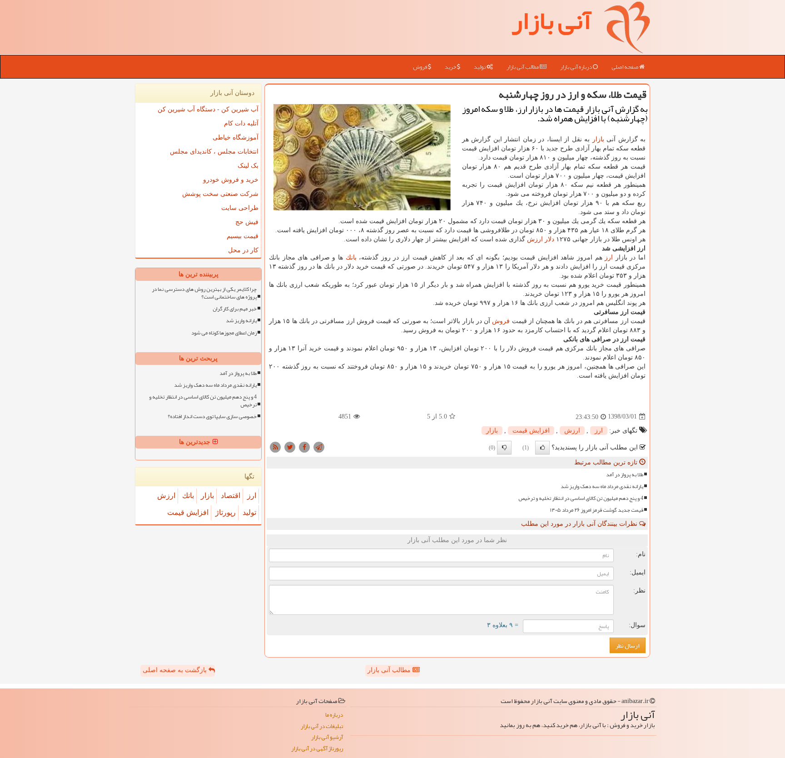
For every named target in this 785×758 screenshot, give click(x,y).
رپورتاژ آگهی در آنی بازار (317, 748)
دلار (549, 239)
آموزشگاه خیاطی (235, 137)
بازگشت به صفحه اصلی (176, 670)
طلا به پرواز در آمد (624, 474)
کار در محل (243, 250)
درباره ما (334, 715)
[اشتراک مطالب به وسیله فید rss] (275, 446)
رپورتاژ (225, 512)
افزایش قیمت (531, 430)
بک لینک (248, 165)
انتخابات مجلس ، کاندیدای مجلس (214, 151)
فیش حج (246, 222)
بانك (351, 257)
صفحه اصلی (625, 67)
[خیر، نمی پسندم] (504, 447)
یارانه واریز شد (241, 320)
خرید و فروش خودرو (230, 179)
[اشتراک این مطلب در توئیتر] (289, 446)
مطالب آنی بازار (523, 67)
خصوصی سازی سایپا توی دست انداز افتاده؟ (212, 416)
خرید (451, 67)
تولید (480, 67)
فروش (420, 67)
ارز (609, 257)
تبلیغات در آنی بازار (322, 726)
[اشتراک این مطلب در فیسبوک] (304, 446)
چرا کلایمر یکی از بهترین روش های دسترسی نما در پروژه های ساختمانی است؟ (204, 293)
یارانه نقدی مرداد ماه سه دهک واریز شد (602, 486)
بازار (598, 139)
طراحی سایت (239, 207)
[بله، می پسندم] (542, 447)
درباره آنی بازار (576, 67)
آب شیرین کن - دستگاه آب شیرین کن (208, 109)
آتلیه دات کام (241, 123)
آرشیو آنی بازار (327, 737)
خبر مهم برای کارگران (235, 309)
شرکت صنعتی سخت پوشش (220, 193)
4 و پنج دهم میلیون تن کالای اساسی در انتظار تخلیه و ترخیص (580, 498)
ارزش (535, 239)
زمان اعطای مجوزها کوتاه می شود (224, 333)
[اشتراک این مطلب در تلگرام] (319, 446)
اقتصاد (230, 495)
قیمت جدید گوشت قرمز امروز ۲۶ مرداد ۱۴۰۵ (596, 510)
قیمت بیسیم (242, 236)
